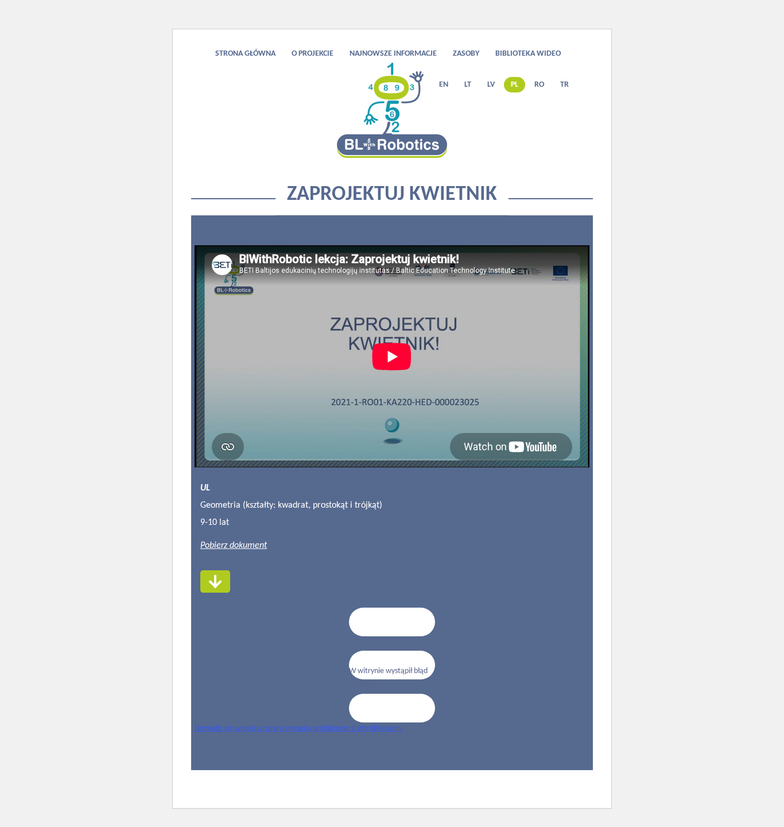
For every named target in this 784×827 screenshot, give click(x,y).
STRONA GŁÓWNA (245, 53)
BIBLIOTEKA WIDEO (528, 53)
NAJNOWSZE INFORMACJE (393, 53)
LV (491, 84)
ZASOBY (466, 53)
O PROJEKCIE (312, 53)
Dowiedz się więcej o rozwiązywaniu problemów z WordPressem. (299, 728)
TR (564, 84)
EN (443, 84)
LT (467, 84)
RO (539, 84)
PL (514, 84)
